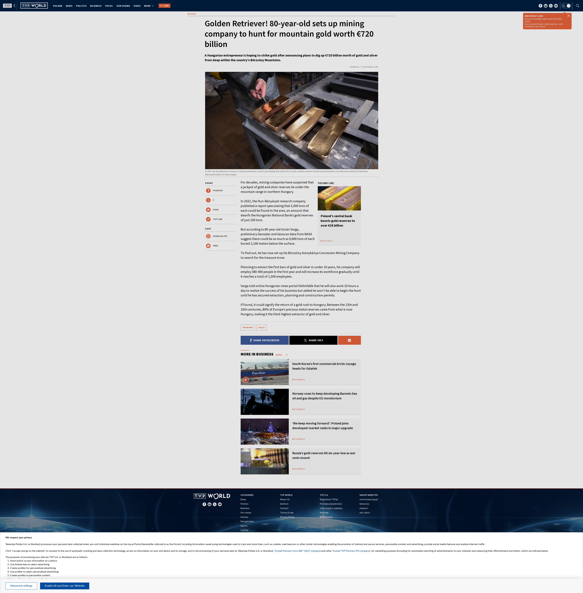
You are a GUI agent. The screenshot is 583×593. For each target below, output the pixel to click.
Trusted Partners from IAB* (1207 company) (297, 551)
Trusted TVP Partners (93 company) (351, 551)
